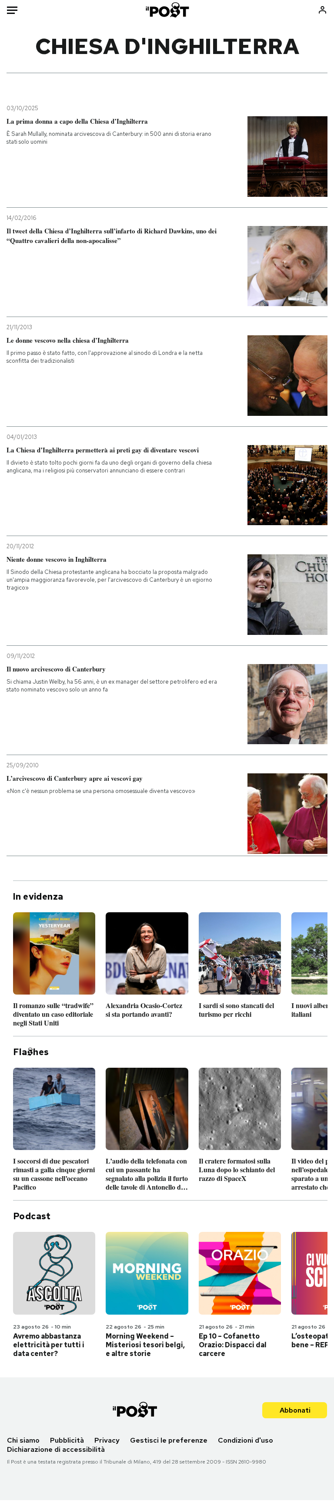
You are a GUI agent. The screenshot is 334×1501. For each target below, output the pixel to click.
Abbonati (295, 1410)
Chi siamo (23, 1440)
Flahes (31, 1052)
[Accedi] (322, 9)
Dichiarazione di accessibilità (56, 1449)
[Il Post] (166, 9)
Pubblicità (67, 1440)
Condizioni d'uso (245, 1440)
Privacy (107, 1440)
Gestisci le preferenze (168, 1440)
